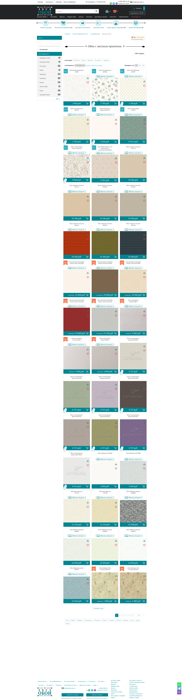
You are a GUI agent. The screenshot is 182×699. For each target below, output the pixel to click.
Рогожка (118, 620)
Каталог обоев (42, 17)
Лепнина (89, 17)
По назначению (69, 681)
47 (139, 615)
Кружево (125, 620)
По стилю (92, 681)
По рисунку (82, 681)
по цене (88, 65)
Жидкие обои (71, 17)
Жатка (84, 60)
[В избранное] (88, 82)
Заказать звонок (97, 695)
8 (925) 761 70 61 (123, 3)
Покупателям (123, 17)
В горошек (98, 60)
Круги (138, 620)
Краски (81, 17)
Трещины (106, 60)
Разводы (79, 620)
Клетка (68, 623)
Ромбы (73, 620)
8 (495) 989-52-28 (123, 1)
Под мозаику (88, 620)
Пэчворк (111, 620)
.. (135, 615)
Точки (132, 620)
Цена (40, 38)
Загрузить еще (98, 608)
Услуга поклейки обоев (136, 682)
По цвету (50, 685)
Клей (112, 694)
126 (143, 65)
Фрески (62, 17)
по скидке (99, 65)
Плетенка (77, 60)
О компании (133, 686)
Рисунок (58, 685)
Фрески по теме (85, 685)
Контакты (113, 17)
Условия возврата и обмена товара (135, 696)
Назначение (42, 681)
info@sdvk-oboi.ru (138, 2)
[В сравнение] (88, 78)
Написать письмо (72, 695)
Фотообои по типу (70, 685)
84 (139, 65)
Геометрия (97, 620)
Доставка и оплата (101, 17)
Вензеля (90, 60)
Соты (67, 620)
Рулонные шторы (116, 692)
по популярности (80, 65)
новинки (93, 65)
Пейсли (105, 620)
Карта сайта (133, 690)
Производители (43, 54)
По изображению (55, 681)
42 (136, 65)
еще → (58, 99)
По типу (101, 681)
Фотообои (54, 17)
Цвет (95, 685)
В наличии (43, 49)
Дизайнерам (133, 692)
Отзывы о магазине (135, 694)
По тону (41, 685)
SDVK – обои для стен (45, 11)
